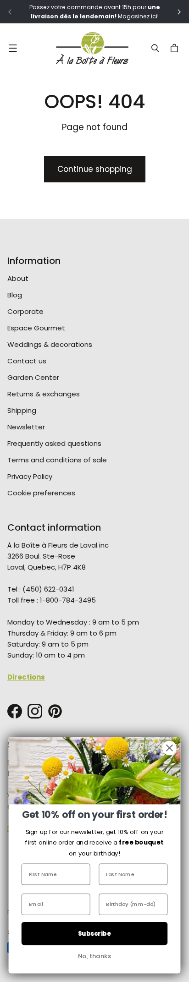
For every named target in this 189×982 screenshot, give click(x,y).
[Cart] (175, 48)
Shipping (21, 410)
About (17, 278)
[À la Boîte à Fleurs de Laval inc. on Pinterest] (55, 711)
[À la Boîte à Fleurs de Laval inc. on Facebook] (15, 711)
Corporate (25, 311)
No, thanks (94, 956)
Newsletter (26, 427)
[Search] (155, 48)
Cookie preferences (41, 493)
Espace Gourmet (36, 328)
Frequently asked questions (54, 443)
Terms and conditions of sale (57, 460)
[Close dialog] (169, 748)
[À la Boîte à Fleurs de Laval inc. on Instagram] (35, 711)
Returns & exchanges (43, 394)
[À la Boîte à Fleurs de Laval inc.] (92, 48)
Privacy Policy (29, 476)
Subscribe (94, 933)
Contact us (26, 361)
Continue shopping (94, 169)
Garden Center (33, 377)
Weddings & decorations (49, 344)
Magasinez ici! (138, 16)
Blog (14, 295)
